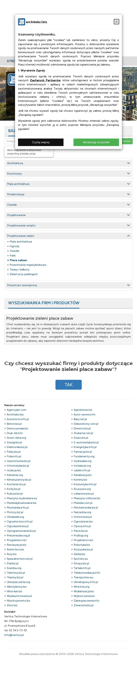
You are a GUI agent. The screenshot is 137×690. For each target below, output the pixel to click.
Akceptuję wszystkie (96, 142)
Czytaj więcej (40, 142)
